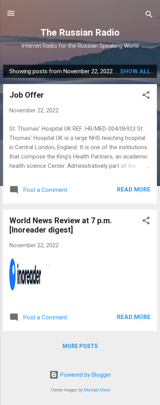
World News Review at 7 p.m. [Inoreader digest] (60, 225)
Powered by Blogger (85, 374)
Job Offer (26, 95)
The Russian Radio (80, 32)
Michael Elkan (97, 390)
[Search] (149, 16)
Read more (134, 189)
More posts (80, 346)
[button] (146, 96)
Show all (135, 71)
